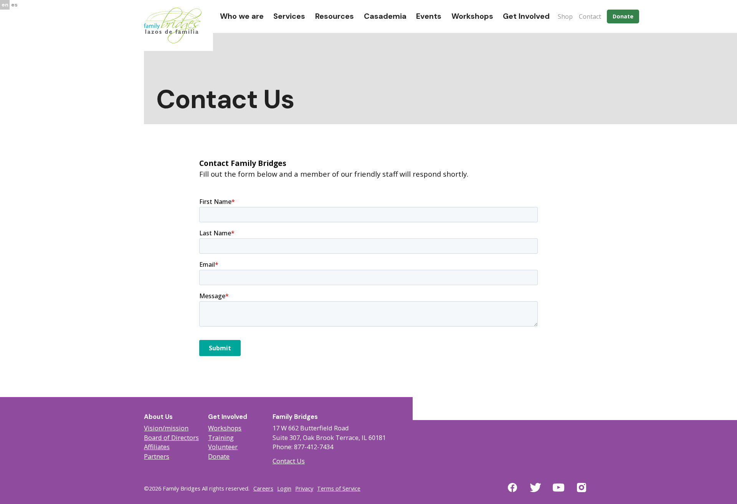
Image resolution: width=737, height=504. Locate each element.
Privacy (304, 488)
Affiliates (157, 446)
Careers (263, 488)
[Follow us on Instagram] (581, 492)
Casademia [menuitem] (385, 16)
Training (221, 437)
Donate (623, 16)
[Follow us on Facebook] (512, 492)
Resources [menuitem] (334, 16)
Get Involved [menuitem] (526, 16)
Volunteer (223, 446)
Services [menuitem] (289, 16)
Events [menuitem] (428, 16)
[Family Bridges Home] (173, 25)
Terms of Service (338, 488)
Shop (565, 16)
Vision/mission (166, 428)
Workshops (224, 428)
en (5, 4)
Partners (156, 456)
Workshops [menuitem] (472, 16)
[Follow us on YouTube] (558, 492)
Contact (590, 16)
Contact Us (289, 460)
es (14, 4)
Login (284, 488)
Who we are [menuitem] (242, 16)
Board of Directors (171, 437)
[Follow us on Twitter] (535, 492)
